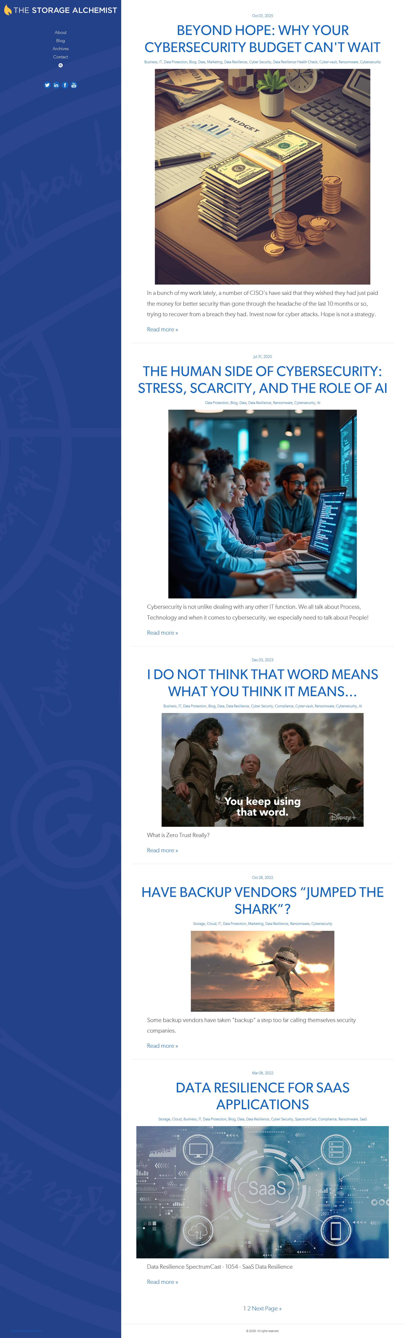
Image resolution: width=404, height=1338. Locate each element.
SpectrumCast (305, 1119)
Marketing (214, 62)
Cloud (211, 924)
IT (160, 62)
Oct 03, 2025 (262, 16)
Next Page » (267, 1309)
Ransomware (348, 62)
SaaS (363, 1119)
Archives (61, 48)
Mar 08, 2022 (262, 1073)
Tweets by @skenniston (25, 1331)
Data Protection (175, 62)
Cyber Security (260, 62)
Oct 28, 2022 (262, 878)
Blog (60, 40)
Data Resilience (235, 62)
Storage (199, 924)
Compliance (284, 706)
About (60, 32)
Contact (60, 57)
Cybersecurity (370, 62)
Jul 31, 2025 (263, 357)
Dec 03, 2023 (262, 660)
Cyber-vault (328, 62)
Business (150, 62)
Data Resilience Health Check (295, 62)
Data (201, 62)
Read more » (162, 329)
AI (318, 403)
